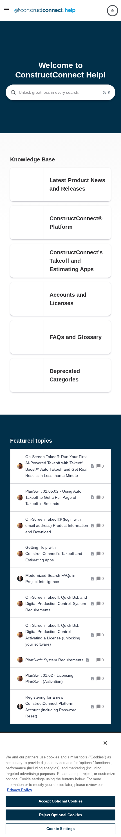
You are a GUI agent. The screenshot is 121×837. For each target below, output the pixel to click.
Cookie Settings (60, 829)
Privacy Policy (19, 790)
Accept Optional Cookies (60, 801)
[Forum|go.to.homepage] (44, 10)
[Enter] (11, 92)
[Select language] (112, 10)
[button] (6, 11)
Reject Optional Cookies (60, 815)
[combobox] (60, 92)
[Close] (105, 743)
